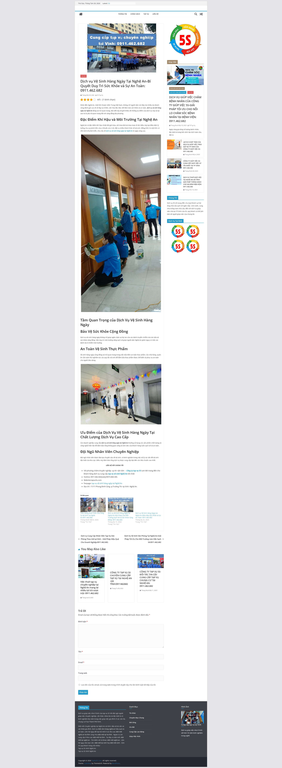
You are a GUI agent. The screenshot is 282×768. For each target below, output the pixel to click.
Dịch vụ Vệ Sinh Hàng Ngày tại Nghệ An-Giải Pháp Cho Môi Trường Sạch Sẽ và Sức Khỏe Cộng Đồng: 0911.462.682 (120, 516)
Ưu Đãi (132, 727)
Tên (80, 651)
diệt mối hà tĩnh (99, 737)
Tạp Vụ (146, 14)
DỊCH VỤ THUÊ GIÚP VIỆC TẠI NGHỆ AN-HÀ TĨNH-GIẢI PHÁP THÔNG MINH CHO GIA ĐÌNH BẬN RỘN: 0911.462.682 (192, 182)
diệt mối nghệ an (113, 740)
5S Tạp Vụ (100, 95)
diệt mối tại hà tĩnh (105, 735)
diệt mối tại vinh (101, 743)
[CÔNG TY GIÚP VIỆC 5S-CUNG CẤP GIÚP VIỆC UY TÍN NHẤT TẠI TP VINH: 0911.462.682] (174, 166)
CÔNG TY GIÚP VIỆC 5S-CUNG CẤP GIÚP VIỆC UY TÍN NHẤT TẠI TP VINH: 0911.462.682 (192, 164)
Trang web (82, 673)
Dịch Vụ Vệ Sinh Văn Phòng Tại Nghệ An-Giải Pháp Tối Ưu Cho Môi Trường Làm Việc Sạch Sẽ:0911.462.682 (142, 539)
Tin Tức (83, 76)
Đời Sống (132, 722)
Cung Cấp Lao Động (136, 732)
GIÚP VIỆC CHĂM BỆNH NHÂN (177, 92)
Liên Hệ (155, 14)
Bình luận (83, 621)
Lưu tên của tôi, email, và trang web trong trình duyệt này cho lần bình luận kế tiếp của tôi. (118, 685)
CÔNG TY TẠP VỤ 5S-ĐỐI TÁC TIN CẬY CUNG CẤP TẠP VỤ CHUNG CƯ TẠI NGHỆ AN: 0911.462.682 (150, 578)
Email (81, 662)
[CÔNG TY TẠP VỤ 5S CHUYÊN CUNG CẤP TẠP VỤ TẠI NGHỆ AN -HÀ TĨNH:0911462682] (121, 555)
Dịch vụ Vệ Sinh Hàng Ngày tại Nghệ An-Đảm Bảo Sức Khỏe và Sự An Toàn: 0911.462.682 (148, 515)
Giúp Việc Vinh (134, 736)
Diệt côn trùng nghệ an (106, 729)
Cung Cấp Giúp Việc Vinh (177, 88)
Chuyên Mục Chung (136, 718)
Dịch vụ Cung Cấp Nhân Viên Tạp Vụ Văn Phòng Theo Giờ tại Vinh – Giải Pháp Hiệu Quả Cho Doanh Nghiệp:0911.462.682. (100, 539)
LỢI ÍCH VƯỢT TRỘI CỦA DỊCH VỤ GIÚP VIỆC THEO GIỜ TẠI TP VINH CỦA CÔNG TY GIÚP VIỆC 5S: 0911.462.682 (192, 146)
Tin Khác (132, 713)
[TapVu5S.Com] (80, 14)
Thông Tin (122, 14)
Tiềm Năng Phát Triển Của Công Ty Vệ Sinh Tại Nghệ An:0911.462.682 (92, 515)
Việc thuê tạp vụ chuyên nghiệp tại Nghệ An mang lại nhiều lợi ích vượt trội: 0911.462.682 (89, 587)
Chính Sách (135, 14)
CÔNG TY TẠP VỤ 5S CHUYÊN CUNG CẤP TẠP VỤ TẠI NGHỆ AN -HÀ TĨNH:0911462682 (121, 578)
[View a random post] (201, 14)
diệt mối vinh (115, 743)
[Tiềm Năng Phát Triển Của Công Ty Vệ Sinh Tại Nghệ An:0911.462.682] (93, 505)
